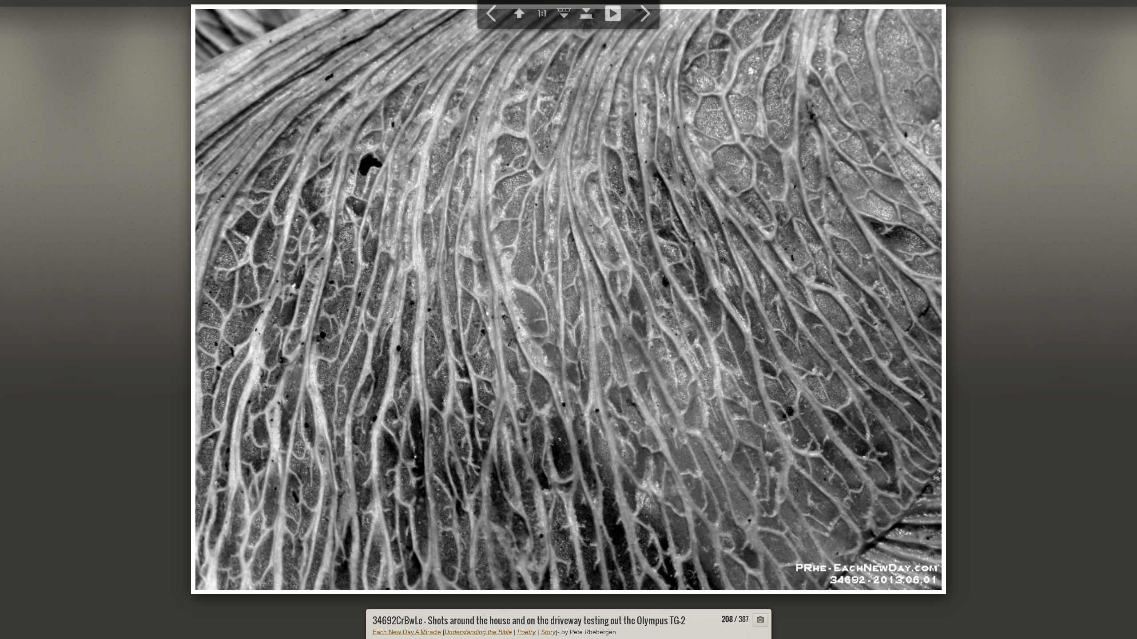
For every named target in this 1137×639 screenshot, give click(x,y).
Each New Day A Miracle (407, 631)
